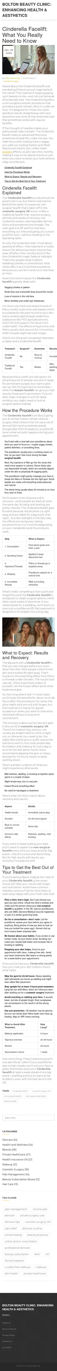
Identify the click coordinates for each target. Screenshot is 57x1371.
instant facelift (10, 1101)
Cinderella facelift (20, 1091)
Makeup (9, 1164)
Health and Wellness (17, 1144)
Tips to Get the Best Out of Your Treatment (25, 180)
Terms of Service (9, 1329)
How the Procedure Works (17, 171)
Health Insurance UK (17, 1159)
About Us (6, 1323)
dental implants (14, 1260)
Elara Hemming (13, 78)
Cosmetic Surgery (11, 81)
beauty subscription (17, 1254)
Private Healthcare (16, 1154)
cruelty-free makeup (17, 1267)
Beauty (9, 1149)
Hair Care (10, 1184)
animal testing (13, 1234)
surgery (7, 151)
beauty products (37, 1234)
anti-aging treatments (36, 1096)
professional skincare (17, 1247)
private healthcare (35, 1273)
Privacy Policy (8, 1335)
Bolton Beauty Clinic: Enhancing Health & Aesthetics (26, 9)
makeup (41, 1267)
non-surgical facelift (12, 1096)
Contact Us (7, 1341)
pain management (16, 1209)
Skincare (9, 1139)
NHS (37, 1254)
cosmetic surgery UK (41, 1091)
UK (47, 1254)
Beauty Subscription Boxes (21, 1179)
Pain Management (15, 1174)
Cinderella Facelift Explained (18, 167)
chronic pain (40, 1209)
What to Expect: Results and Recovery (23, 176)
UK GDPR (6, 1347)
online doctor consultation (21, 1241)
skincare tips (12, 1222)
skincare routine (32, 1228)
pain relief (11, 1228)
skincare (10, 1215)
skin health (11, 1273)
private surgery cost (32, 1215)
